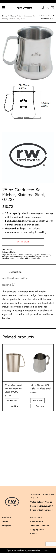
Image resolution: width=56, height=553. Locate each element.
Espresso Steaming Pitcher (12, 256)
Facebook (6, 517)
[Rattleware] (24, 7)
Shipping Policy (37, 529)
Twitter (5, 521)
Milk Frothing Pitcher (33, 258)
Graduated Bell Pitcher (32, 256)
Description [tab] (15, 272)
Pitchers (13, 16)
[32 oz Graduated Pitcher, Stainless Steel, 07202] (15, 363)
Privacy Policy (36, 521)
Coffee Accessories (25, 254)
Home (4, 16)
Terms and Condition (39, 525)
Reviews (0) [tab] (8, 284)
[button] (48, 31)
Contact (33, 533)
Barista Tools (12, 254)
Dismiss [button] (46, 551)
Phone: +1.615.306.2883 (41, 505)
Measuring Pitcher (17, 258)
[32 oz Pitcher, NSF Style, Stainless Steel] (41, 363)
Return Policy (36, 517)
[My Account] (47, 7)
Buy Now (14, 406)
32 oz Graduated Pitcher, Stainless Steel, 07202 (13, 389)
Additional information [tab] (14, 278)
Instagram (6, 525)
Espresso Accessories (42, 254)
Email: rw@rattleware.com (41, 509)
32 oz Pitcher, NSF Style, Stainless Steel (40, 387)
